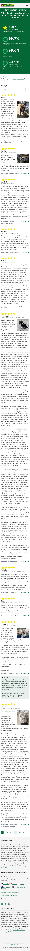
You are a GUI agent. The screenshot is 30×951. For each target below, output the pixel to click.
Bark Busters (5, 845)
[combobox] (4, 89)
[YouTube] (9, 904)
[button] (27, 89)
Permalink (26, 141)
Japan (22, 884)
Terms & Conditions (18, 943)
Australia (6, 884)
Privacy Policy (8, 943)
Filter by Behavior (6, 86)
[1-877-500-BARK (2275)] (28, 1)
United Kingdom (20, 887)
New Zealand (7, 887)
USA (4, 889)
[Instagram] (5, 904)
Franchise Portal (14, 944)
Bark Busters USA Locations (9, 895)
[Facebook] (2, 904)
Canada (14, 884)
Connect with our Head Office (10, 892)
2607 (19, 832)
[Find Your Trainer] (24, 1)
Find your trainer (18, 79)
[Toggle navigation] (27, 5)
